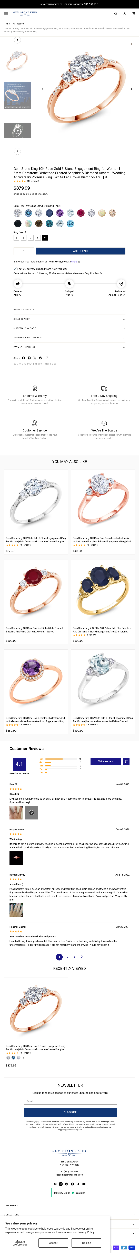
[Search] (115, 13)
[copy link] (46, 358)
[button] (5, 13)
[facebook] (23, 358)
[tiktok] (78, 1184)
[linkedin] (61, 1184)
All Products (18, 24)
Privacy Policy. (86, 1232)
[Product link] (36, 501)
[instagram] (29, 358)
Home (7, 24)
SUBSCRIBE (70, 1112)
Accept (53, 1243)
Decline (86, 1243)
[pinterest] (40, 358)
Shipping (18, 194)
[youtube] (84, 1184)
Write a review (105, 761)
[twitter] (35, 358)
